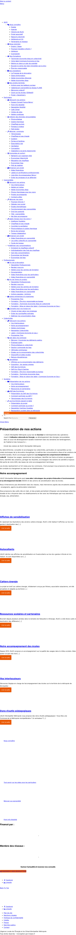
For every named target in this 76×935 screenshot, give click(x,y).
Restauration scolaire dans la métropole (25, 410)
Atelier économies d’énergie (21, 78)
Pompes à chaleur (17, 126)
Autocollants (7, 549)
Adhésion (14, 51)
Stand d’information (18, 76)
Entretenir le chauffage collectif (22, 248)
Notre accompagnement (20, 325)
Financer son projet (16, 168)
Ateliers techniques (18, 328)
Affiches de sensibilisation (15, 516)
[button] (5, 415)
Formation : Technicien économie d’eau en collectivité (30, 304)
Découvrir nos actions (17, 100)
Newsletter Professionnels (20, 265)
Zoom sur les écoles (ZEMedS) (22, 93)
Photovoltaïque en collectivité (22, 345)
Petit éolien (15, 129)
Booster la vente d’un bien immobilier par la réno (28, 66)
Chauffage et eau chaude (20, 136)
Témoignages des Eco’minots (21, 398)
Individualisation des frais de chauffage (25, 250)
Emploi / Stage (16, 46)
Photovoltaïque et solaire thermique (24, 228)
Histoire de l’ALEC (17, 32)
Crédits (6, 920)
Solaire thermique (17, 122)
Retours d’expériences (19, 357)
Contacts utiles (16, 197)
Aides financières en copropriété (23, 238)
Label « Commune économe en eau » (24, 333)
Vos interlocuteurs (17, 185)
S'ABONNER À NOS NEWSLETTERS (13, 871)
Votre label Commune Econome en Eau (25, 61)
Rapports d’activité (18, 37)
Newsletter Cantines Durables (22, 408)
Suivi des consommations (20, 253)
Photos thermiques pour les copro (23, 192)
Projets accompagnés (19, 194)
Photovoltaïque (16, 119)
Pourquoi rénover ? (18, 202)
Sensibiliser (13, 359)
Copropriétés (8, 180)
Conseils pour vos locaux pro (20, 308)
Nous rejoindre (14, 44)
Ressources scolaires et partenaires (20, 613)
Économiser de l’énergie (20, 255)
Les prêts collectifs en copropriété (23, 241)
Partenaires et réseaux (19, 42)
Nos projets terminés (17, 83)
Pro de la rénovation (16, 262)
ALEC (6, 22)
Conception (15, 148)
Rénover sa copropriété (12, 801)
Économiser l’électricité (19, 158)
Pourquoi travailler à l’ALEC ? (21, 49)
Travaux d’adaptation (18, 233)
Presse (6, 922)
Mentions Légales (10, 915)
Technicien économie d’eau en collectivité (26, 59)
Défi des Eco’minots (18, 367)
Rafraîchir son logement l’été (21, 156)
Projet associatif (17, 34)
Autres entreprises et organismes (21, 296)
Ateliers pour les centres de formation (25, 270)
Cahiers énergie (9, 581)
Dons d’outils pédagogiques (15, 710)
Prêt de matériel (17, 165)
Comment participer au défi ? (21, 396)
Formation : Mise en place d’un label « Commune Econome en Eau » (35, 306)
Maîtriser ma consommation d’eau (23, 316)
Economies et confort (17, 153)
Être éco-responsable (19, 68)
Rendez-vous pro (17, 267)
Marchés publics (10, 925)
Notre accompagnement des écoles (20, 646)
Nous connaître (15, 25)
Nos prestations (15, 71)
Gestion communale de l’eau (21, 347)
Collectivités (8, 318)
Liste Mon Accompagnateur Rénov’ (23, 175)
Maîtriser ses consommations (20, 245)
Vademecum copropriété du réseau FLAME (26, 88)
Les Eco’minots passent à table (20, 401)
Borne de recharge (18, 231)
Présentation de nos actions (19, 381)
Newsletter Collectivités (20, 330)
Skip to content (5, 1)
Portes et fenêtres (18, 141)
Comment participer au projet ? (22, 406)
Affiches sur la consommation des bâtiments (27, 362)
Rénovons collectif (18, 90)
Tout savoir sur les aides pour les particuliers (20, 782)
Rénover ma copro (16, 199)
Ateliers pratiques (17, 114)
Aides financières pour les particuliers (25, 275)
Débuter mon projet (18, 204)
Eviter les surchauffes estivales (22, 313)
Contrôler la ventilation (19, 226)
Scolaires (7, 379)
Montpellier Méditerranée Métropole (15, 839)
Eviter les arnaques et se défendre (23, 177)
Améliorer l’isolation (18, 221)
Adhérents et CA (17, 39)
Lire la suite (5, 528)
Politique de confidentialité (13, 918)
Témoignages (16, 134)
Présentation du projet (19, 403)
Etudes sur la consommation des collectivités (27, 352)
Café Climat (15, 110)
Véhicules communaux (19, 350)
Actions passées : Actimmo (21, 294)
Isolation (14, 139)
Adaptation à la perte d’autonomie (23, 151)
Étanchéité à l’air (17, 143)
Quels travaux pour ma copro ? (20, 219)
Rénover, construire (16, 131)
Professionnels (9, 260)
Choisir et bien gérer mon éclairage (24, 311)
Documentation (16, 272)
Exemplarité (15, 54)
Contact (6, 413)
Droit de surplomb (17, 211)
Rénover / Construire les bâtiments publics (26, 340)
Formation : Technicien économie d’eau (25, 374)
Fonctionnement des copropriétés (23, 209)
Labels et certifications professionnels (25, 173)
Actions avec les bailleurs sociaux (23, 85)
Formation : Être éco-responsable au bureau (27, 301)
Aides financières (17, 170)
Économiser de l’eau (18, 258)
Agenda (14, 29)
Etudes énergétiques (18, 207)
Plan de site (8, 913)
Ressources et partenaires (20, 389)
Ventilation (15, 146)
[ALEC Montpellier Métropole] (5, 18)
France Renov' (6, 860)
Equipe (13, 27)
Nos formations (15, 56)
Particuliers (8, 97)
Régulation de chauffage (20, 160)
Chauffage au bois (17, 124)
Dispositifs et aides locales (21, 355)
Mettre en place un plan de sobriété (24, 63)
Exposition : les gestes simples (22, 364)
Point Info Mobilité (17, 105)
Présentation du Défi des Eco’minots (24, 393)
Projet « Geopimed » (18, 95)
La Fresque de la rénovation (21, 73)
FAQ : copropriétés (18, 214)
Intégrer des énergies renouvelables (22, 117)
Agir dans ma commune (17, 338)
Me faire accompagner (19, 216)
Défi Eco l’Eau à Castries (20, 369)
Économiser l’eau (17, 163)
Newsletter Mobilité (18, 107)
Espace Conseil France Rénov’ (22, 102)
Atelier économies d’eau (19, 80)
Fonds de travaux (17, 243)
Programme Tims (17, 299)
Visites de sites (16, 112)
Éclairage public (16, 342)
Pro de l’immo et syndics (18, 279)
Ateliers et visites (17, 187)
